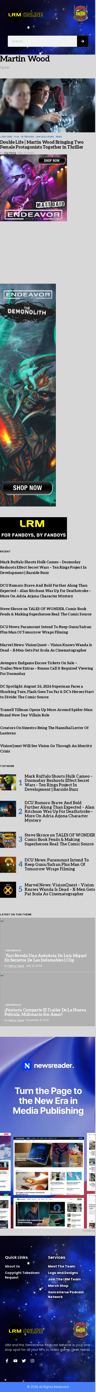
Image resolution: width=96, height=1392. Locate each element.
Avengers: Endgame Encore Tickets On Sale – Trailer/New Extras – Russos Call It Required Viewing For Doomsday (46, 668)
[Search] (82, 41)
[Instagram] (32, 1361)
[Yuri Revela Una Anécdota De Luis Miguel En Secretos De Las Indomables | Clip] (48, 945)
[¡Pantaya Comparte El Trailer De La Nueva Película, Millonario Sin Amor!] (48, 999)
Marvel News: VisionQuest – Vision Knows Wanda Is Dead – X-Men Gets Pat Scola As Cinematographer (60, 889)
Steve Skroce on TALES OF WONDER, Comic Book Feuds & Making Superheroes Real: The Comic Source (60, 840)
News (59, 137)
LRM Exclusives (45, 137)
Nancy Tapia (16, 966)
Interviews (27, 137)
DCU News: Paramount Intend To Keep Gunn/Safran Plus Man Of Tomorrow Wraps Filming (57, 864)
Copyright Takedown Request (22, 1275)
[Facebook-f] (7, 1361)
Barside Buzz (13, 951)
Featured (7, 137)
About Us (12, 1266)
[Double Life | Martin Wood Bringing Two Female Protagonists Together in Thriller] (48, 105)
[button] (48, 23)
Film (16, 137)
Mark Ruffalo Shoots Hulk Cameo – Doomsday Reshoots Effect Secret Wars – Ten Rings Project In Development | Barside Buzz (43, 567)
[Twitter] (24, 1361)
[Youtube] (15, 1361)
